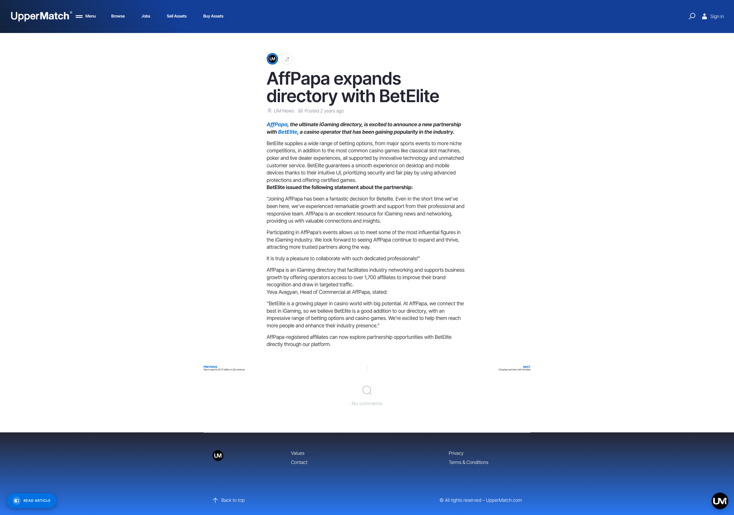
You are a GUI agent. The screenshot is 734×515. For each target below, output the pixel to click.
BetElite (287, 132)
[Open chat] (720, 501)
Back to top (233, 500)
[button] (286, 59)
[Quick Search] (692, 16)
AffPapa (277, 125)
